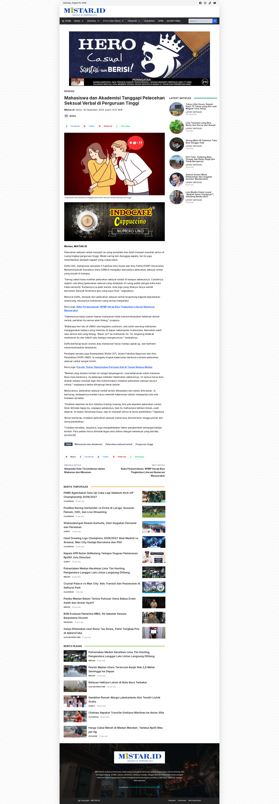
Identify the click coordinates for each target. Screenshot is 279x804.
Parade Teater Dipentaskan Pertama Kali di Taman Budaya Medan (114, 367)
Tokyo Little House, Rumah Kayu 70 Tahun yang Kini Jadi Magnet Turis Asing (201, 106)
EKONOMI (92, 736)
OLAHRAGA (149, 21)
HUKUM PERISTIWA (72, 637)
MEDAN (67, 577)
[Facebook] (200, 3)
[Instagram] (205, 3)
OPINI (160, 21)
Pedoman (182, 800)
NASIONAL (68, 622)
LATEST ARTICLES (194, 112)
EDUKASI (69, 91)
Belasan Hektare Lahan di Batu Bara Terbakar (117, 682)
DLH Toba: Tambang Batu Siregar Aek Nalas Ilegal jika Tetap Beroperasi (200, 159)
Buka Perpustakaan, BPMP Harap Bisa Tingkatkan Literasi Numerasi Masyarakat (143, 472)
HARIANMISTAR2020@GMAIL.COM (144, 787)
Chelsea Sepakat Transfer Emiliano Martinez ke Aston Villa (126, 712)
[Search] (214, 21)
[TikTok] (210, 3)
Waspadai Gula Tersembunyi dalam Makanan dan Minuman (84, 470)
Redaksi (172, 800)
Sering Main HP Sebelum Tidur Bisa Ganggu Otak (201, 141)
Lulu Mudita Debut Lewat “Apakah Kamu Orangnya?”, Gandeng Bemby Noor (200, 194)
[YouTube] (214, 3)
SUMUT (67, 531)
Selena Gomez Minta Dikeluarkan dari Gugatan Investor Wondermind (199, 176)
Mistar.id (69, 109)
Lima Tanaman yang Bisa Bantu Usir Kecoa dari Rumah (201, 124)
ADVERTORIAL (174, 21)
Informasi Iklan (194, 800)
